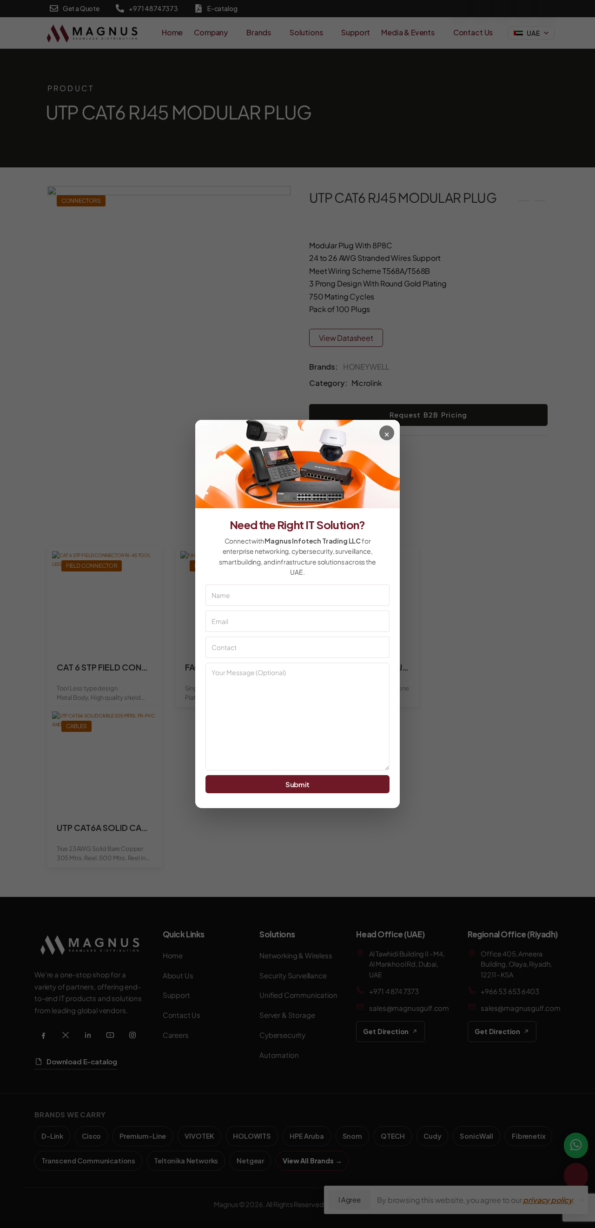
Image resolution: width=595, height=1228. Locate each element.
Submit (297, 784)
